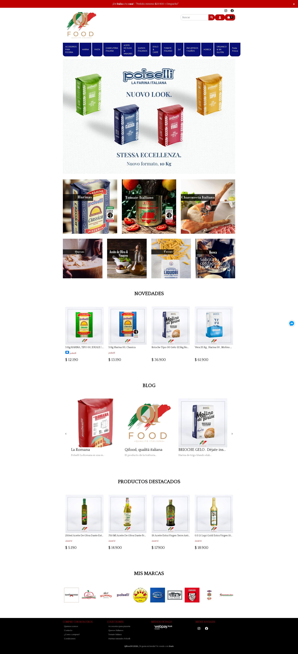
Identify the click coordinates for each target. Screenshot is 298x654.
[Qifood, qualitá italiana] (149, 423)
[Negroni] (209, 595)
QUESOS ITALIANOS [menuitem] (142, 49)
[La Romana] (95, 423)
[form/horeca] (215, 258)
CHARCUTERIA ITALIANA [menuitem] (112, 49)
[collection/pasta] (171, 258)
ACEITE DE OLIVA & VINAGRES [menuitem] (128, 49)
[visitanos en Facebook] (232, 11)
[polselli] (123, 595)
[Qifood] (81, 25)
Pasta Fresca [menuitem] (235, 49)
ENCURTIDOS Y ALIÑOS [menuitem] (192, 49)
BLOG (149, 385)
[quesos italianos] (82, 258)
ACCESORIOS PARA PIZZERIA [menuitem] (71, 49)
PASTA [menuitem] (97, 49)
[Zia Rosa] (88, 595)
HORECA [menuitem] (207, 49)
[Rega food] (226, 595)
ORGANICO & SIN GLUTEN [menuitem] (222, 49)
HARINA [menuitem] (85, 49)
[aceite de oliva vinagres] (127, 258)
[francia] (157, 595)
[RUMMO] (106, 595)
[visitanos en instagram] (226, 11)
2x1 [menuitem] (179, 49)
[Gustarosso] (71, 595)
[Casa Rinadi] (174, 595)
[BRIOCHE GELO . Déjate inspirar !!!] (202, 423)
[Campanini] (192, 595)
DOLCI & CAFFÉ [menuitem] (155, 49)
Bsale (171, 646)
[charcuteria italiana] (208, 206)
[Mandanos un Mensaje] (292, 323)
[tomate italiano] (149, 206)
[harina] (90, 206)
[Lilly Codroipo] (140, 595)
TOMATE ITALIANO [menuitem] (168, 49)
